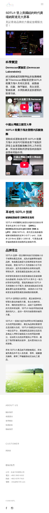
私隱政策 (9, 425)
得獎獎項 (9, 417)
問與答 (8, 451)
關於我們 (9, 412)
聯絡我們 (9, 429)
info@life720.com (18, 482)
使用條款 (9, 421)
